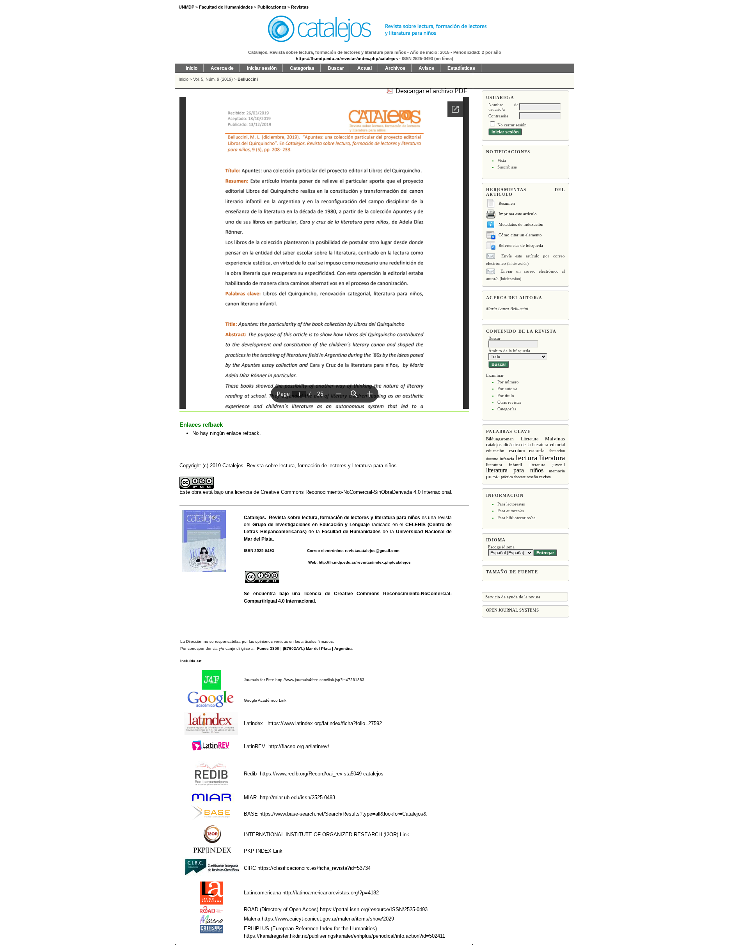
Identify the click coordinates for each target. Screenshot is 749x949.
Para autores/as (510, 510)
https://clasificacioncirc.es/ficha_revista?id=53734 (313, 868)
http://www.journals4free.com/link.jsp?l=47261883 (319, 680)
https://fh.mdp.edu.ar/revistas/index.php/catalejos (347, 58)
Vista (501, 160)
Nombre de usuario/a (503, 107)
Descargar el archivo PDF (431, 91)
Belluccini (248, 79)
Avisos (426, 68)
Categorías (506, 408)
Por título (505, 395)
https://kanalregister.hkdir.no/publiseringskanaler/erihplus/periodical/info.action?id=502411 (344, 936)
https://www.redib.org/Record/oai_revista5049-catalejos (321, 774)
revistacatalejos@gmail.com (372, 550)
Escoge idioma (501, 547)
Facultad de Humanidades (351, 531)
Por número (508, 382)
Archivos (395, 68)
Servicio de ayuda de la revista (512, 596)
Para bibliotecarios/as (516, 517)
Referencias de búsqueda (521, 245)
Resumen (507, 203)
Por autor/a (507, 388)
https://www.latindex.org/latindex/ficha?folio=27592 (324, 723)
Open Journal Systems (512, 610)
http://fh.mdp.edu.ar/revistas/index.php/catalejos (365, 562)
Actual (364, 68)
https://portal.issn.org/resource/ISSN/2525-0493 (374, 909)
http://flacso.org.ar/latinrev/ (298, 746)
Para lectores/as (511, 504)
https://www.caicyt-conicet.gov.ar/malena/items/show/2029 (328, 919)
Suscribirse (507, 167)
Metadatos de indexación (521, 224)
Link (282, 700)
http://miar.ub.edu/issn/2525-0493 (297, 797)
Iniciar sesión (262, 68)
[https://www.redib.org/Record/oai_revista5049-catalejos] (259, 774)
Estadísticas (461, 68)
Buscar (336, 68)
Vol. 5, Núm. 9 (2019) (213, 79)
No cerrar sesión (512, 124)
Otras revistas (509, 402)
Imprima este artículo (518, 213)
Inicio (191, 68)
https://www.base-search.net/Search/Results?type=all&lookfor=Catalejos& (343, 814)
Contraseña (498, 116)
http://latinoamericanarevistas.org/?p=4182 (330, 893)
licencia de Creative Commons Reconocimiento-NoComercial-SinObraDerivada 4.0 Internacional (343, 492)
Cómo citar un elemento (520, 234)
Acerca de (222, 68)
